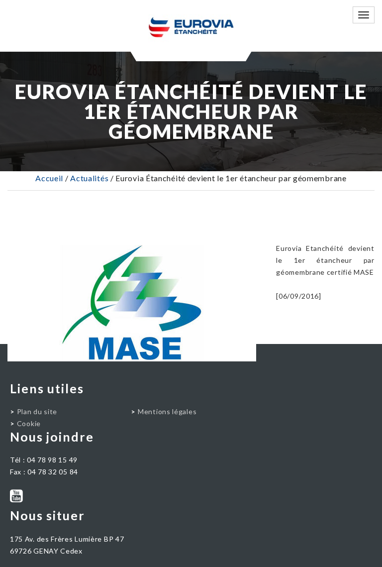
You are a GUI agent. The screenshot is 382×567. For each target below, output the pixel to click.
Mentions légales (167, 411)
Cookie (29, 423)
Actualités (89, 178)
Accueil (49, 178)
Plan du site (37, 411)
